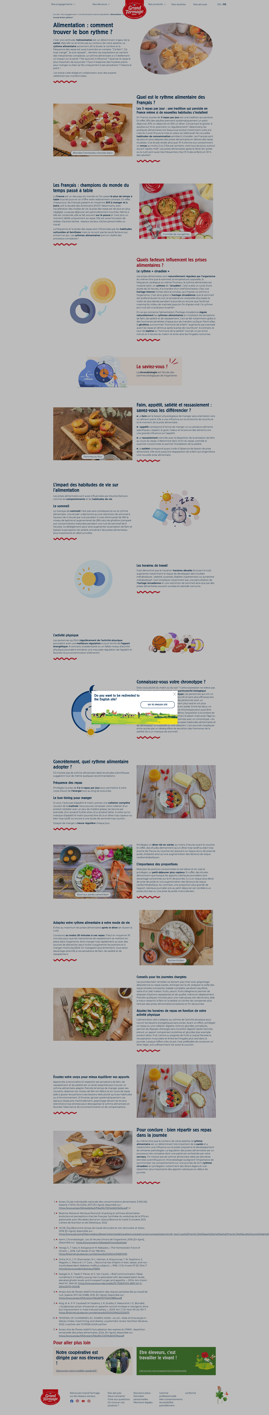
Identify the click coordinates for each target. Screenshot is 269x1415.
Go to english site (157, 704)
